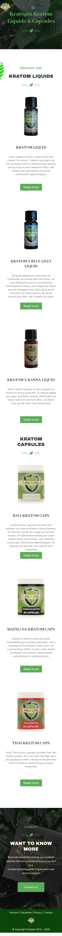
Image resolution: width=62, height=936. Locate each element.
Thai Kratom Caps (31, 743)
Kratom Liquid (31, 147)
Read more (31, 187)
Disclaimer (26, 912)
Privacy (38, 912)
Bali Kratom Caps (31, 515)
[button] (33, 7)
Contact (48, 912)
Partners (14, 912)
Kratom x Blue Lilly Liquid (31, 264)
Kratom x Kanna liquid (31, 380)
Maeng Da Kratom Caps (31, 629)
